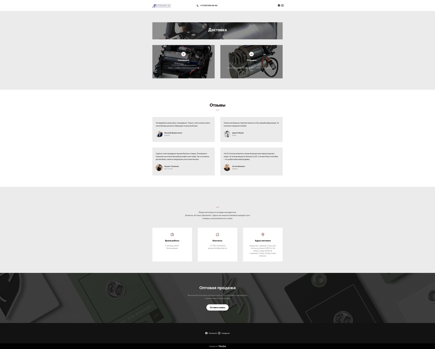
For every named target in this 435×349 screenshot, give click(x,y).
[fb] (279, 5)
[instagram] (282, 5)
